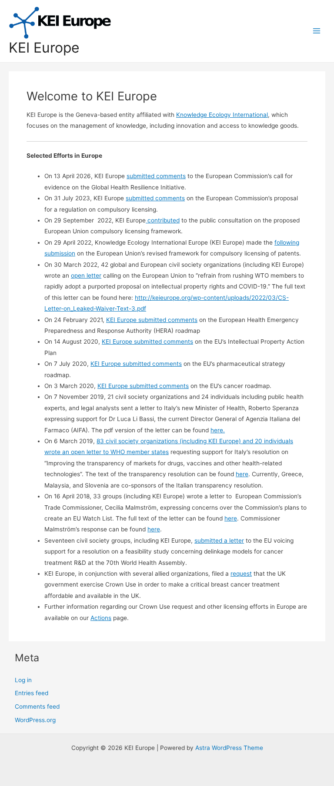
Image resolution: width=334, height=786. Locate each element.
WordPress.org (35, 719)
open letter (86, 275)
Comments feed (37, 706)
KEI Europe (44, 47)
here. (217, 430)
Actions (100, 617)
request (241, 573)
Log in (23, 680)
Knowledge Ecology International (222, 114)
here (242, 474)
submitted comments (156, 175)
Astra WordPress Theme (229, 747)
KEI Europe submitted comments (151, 319)
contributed (163, 220)
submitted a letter (219, 540)
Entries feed (31, 693)
